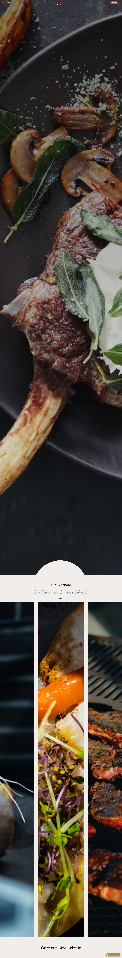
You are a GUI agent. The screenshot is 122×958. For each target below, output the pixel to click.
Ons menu (8, 2)
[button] (114, 2)
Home (3, 2)
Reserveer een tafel (114, 954)
